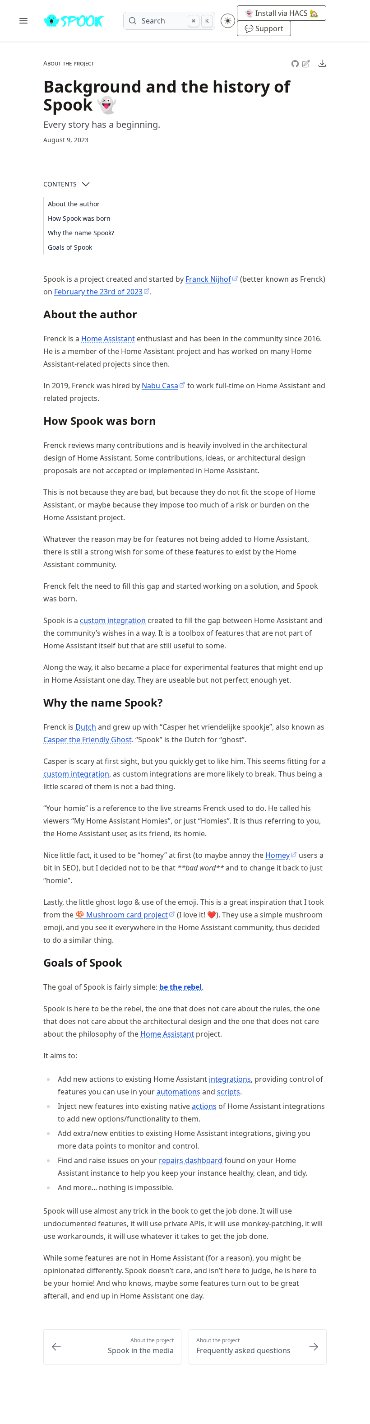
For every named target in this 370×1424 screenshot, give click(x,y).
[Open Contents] (85, 184)
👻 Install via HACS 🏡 (282, 13)
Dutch (85, 727)
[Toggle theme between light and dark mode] (228, 21)
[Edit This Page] (306, 63)
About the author (74, 204)
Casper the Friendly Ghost (87, 740)
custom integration (113, 620)
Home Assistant (108, 339)
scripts (228, 1092)
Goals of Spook (70, 247)
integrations (230, 1079)
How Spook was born (79, 218)
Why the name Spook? (81, 232)
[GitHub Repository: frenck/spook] (296, 62)
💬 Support (264, 28)
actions (204, 1106)
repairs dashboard (190, 1160)
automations (178, 1092)
